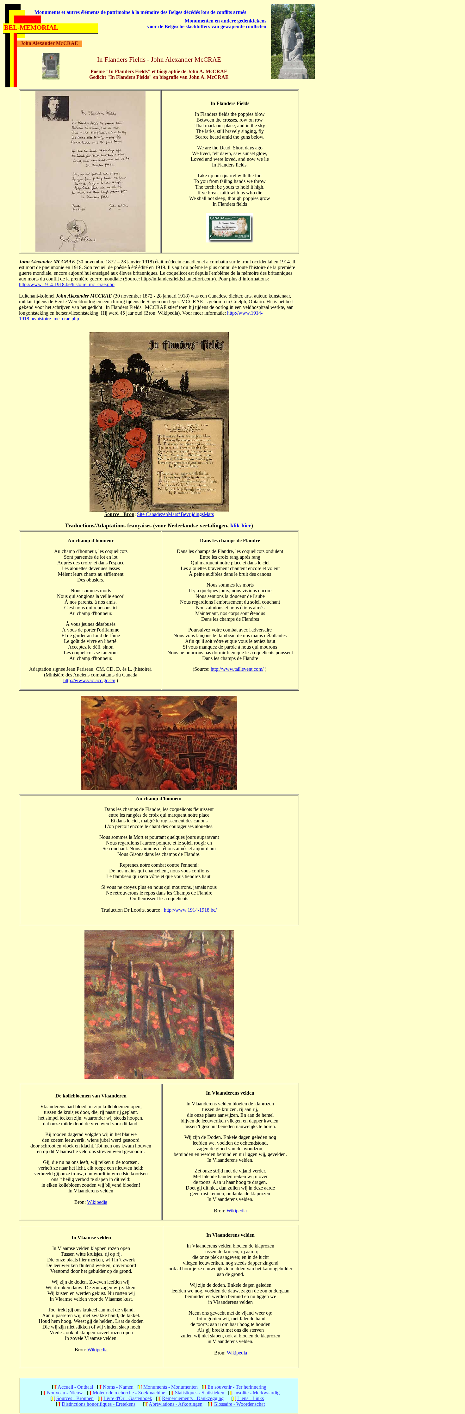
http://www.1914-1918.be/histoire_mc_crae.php (67, 284)
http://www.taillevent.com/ (237, 669)
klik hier (240, 525)
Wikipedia (97, 1202)
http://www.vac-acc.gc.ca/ (89, 680)
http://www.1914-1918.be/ (190, 910)
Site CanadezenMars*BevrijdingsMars (175, 514)
